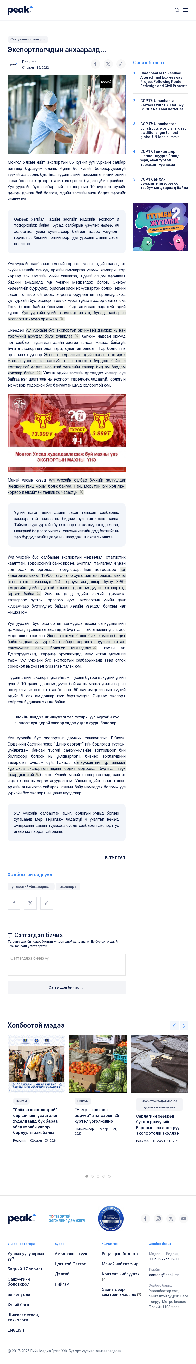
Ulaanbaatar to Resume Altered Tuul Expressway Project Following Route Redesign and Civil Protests (164, 79)
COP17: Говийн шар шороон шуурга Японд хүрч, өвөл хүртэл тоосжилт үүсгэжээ (160, 157)
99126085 (174, 1259)
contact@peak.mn (164, 1275)
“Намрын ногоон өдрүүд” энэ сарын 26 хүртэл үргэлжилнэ (97, 1115)
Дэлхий (62, 1274)
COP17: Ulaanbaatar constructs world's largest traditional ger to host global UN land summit (163, 130)
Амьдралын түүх (71, 1253)
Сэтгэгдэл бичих (63, 987)
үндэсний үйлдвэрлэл (31, 887)
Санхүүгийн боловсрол (27, 39)
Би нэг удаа (19, 1294)
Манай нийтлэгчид (120, 1263)
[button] (176, 10)
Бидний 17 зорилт (25, 1269)
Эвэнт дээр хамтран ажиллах (119, 1292)
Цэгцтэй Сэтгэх (70, 1263)
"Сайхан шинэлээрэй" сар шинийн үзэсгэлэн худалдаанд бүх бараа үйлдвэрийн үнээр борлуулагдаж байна (35, 1121)
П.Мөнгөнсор (85, 1129)
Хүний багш (19, 1304)
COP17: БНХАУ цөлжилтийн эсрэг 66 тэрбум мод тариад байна (164, 183)
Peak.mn (29, 62)
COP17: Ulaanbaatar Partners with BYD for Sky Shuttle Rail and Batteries (162, 105)
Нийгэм (21, 1101)
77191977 (157, 1259)
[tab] (86, 1176)
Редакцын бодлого (121, 1253)
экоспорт (68, 887)
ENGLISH (16, 1330)
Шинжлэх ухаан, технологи (23, 1317)
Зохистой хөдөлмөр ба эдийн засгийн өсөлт (159, 1104)
